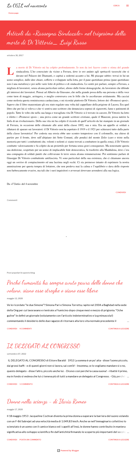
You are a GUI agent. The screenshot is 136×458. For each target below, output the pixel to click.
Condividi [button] (121, 192)
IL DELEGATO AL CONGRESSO (43, 345)
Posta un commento (30, 439)
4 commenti (26, 328)
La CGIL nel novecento (27, 5)
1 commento (26, 384)
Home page (13, 13)
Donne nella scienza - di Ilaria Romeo (46, 401)
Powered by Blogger (69, 450)
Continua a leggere (118, 328)
